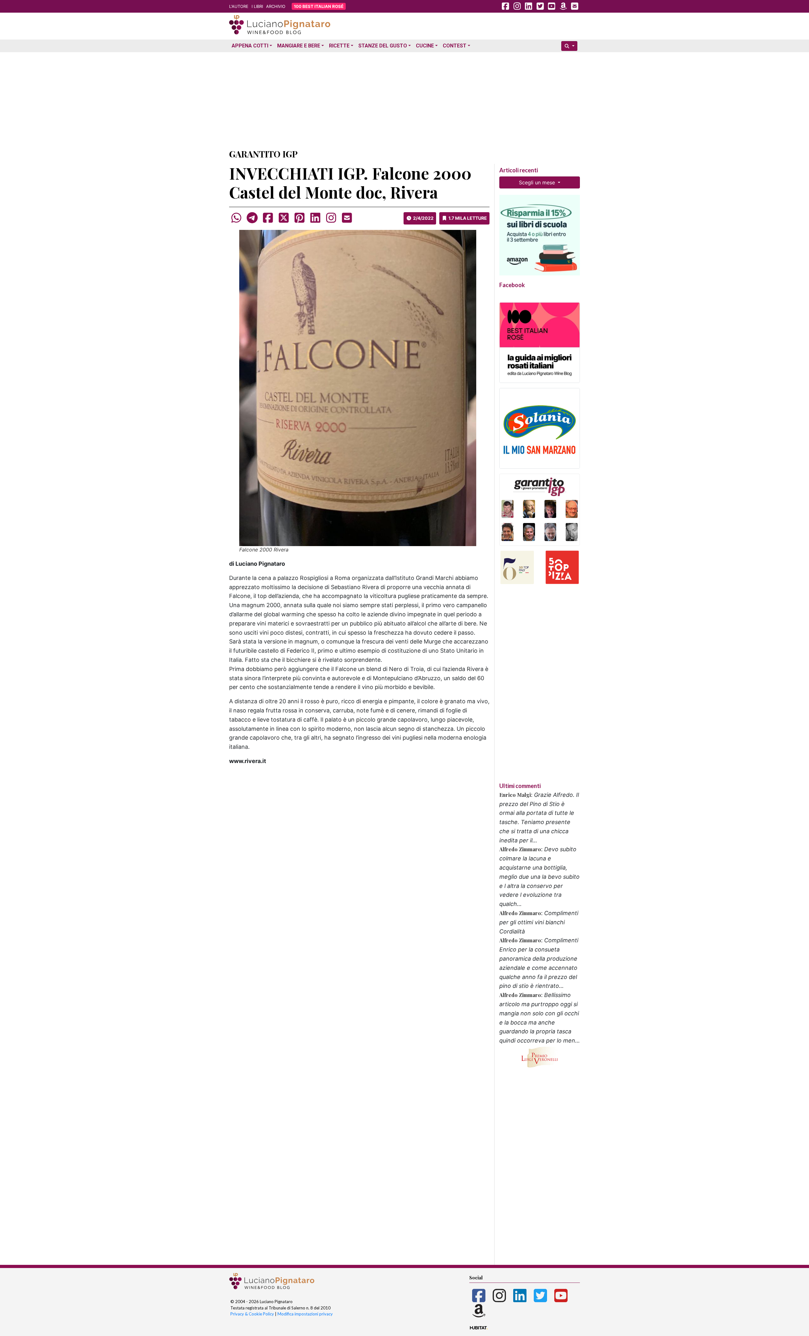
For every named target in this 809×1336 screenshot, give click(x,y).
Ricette (339, 46)
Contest (454, 46)
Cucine (425, 46)
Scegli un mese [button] (538, 182)
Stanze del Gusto (382, 46)
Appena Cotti (250, 46)
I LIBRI (257, 6)
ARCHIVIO (275, 6)
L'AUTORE (238, 6)
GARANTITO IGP (263, 154)
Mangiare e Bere (298, 46)
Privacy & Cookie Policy (252, 1313)
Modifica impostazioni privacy (305, 1313)
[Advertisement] (404, 99)
